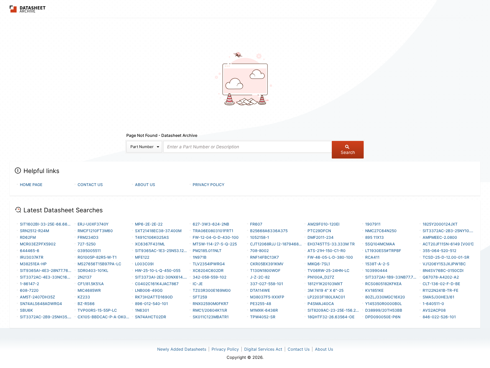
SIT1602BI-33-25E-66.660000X (46, 224)
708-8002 (259, 250)
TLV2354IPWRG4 (209, 263)
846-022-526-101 (439, 316)
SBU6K (26, 310)
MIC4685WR (89, 290)
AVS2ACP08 (434, 310)
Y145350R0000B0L (383, 303)
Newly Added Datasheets (181, 349)
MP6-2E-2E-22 (149, 224)
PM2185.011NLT (207, 250)
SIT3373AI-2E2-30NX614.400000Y (161, 277)
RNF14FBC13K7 (264, 257)
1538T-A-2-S (377, 263)
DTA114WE (260, 290)
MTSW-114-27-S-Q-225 (215, 244)
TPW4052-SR (262, 316)
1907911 (373, 224)
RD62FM (28, 237)
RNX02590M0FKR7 (210, 303)
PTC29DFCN (319, 230)
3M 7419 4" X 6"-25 (326, 290)
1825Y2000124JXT (440, 224)
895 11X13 (374, 237)
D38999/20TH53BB (383, 310)
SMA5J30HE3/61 (438, 297)
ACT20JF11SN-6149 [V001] (448, 244)
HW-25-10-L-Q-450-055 (157, 270)
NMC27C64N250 (381, 230)
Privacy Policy (208, 184)
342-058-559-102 (209, 277)
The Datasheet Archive (28, 9)
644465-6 (29, 250)
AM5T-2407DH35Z (37, 297)
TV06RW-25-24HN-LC (328, 270)
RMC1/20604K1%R (210, 310)
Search (348, 152)
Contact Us (90, 184)
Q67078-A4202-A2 (441, 277)
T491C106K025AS (152, 237)
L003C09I (144, 263)
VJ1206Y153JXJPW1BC (444, 263)
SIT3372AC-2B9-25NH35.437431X (46, 316)
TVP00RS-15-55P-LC (97, 310)
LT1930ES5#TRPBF (383, 250)
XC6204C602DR (208, 270)
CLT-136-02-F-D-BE (441, 283)
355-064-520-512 (439, 250)
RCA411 (372, 257)
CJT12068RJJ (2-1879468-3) (276, 244)
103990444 (376, 270)
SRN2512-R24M (34, 230)
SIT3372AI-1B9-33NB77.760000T (391, 277)
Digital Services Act (263, 349)
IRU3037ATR (31, 257)
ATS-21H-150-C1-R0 (327, 250)
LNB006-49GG (149, 290)
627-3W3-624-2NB (211, 224)
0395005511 (89, 250)
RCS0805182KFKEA (383, 283)
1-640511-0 (433, 303)
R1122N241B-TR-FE (440, 290)
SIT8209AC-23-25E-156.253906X (334, 310)
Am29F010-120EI (323, 224)
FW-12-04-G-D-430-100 (216, 237)
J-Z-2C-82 (260, 277)
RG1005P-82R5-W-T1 (97, 257)
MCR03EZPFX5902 (38, 244)
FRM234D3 (88, 237)
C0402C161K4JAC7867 (157, 283)
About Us (145, 184)
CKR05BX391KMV (267, 263)
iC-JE (198, 283)
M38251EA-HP (33, 263)
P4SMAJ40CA (321, 303)
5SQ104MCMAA (380, 244)
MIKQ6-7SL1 (319, 263)
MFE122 (142, 257)
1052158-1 (259, 237)
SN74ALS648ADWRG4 (41, 303)
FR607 (256, 224)
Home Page (31, 184)
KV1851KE (374, 290)
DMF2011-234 (321, 237)
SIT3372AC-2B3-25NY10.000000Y (449, 230)
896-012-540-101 (151, 303)
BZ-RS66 (86, 303)
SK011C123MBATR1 (211, 316)
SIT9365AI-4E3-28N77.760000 (46, 270)
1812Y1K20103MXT (325, 283)
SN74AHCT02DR (150, 316)
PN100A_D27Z (321, 277)
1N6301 (142, 310)
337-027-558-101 (266, 283)
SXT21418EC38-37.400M (158, 230)
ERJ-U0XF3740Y (93, 224)
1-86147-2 (29, 283)
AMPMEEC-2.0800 (440, 237)
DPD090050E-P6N (382, 316)
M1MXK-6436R (264, 310)
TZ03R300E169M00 (212, 290)
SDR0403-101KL (93, 270)
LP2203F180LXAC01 (326, 297)
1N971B (199, 257)
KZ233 (84, 297)
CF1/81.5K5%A (91, 283)
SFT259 (200, 297)
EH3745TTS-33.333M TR (331, 244)
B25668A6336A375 (269, 230)
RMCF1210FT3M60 (95, 230)
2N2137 (85, 277)
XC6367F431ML (150, 244)
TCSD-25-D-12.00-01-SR (446, 257)
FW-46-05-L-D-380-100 (330, 257)
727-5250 (87, 244)
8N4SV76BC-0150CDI (443, 270)
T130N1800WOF (265, 270)
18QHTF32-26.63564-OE (331, 316)
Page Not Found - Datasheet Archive (161, 135)
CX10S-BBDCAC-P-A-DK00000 (104, 316)
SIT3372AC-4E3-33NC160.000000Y (46, 277)
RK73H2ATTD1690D (154, 297)
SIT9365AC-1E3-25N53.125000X (161, 250)
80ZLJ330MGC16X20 (385, 297)
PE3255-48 (260, 303)
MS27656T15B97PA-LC (99, 263)
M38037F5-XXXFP (267, 297)
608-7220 (29, 290)
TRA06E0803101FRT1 (213, 230)
